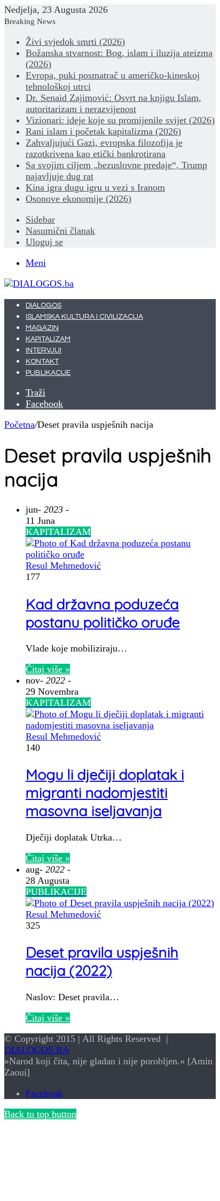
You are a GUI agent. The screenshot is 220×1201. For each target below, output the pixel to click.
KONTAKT (42, 361)
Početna (19, 424)
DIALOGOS (43, 305)
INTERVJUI (43, 350)
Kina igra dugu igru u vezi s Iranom (95, 187)
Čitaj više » (48, 669)
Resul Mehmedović (63, 565)
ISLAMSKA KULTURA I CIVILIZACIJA (84, 316)
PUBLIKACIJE (48, 372)
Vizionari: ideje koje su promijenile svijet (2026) (120, 120)
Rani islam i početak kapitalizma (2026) (103, 131)
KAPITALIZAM (48, 339)
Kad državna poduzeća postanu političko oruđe (103, 613)
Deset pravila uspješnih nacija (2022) (102, 961)
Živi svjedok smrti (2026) (75, 41)
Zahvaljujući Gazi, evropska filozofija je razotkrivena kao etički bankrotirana (104, 148)
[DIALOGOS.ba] (39, 283)
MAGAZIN (42, 328)
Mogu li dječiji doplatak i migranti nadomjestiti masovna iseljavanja (105, 792)
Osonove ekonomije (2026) (78, 198)
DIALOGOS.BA (36, 1050)
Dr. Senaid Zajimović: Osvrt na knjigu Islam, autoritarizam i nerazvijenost (113, 103)
